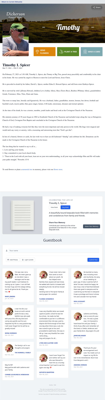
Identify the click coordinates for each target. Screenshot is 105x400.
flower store (58, 169)
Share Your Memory (91, 226)
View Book (54, 207)
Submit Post (93, 260)
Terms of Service (58, 391)
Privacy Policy (47, 391)
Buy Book (65, 207)
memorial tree (27, 169)
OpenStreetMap (54, 394)
